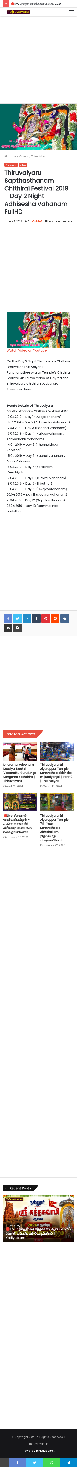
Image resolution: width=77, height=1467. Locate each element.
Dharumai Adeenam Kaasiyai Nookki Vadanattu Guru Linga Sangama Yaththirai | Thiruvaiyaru (19, 772)
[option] (38, 1218)
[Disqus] (38, 913)
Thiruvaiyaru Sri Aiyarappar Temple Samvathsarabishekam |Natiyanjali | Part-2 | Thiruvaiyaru (56, 772)
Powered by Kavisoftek (39, 1451)
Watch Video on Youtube (27, 350)
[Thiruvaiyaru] (18, 12)
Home (11, 156)
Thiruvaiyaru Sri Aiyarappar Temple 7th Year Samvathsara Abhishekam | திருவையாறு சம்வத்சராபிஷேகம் (54, 827)
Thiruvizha (38, 156)
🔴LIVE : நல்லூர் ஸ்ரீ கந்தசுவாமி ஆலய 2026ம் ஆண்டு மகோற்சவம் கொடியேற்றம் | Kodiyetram (38, 1233)
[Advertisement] (38, 59)
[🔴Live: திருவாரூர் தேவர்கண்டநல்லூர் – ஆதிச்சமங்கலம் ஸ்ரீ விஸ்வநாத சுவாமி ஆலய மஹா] (20, 802)
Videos (24, 156)
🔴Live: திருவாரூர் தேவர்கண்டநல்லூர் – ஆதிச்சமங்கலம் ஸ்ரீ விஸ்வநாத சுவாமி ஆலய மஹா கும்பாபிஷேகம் (18, 823)
